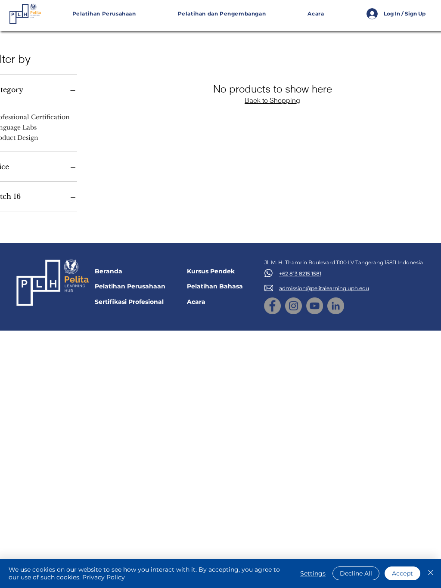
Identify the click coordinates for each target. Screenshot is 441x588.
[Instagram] (293, 305)
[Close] (430, 573)
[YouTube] (314, 305)
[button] (221, 14)
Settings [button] (313, 573)
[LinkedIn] (335, 305)
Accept (402, 573)
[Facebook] (272, 305)
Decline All (356, 573)
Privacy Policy (103, 577)
